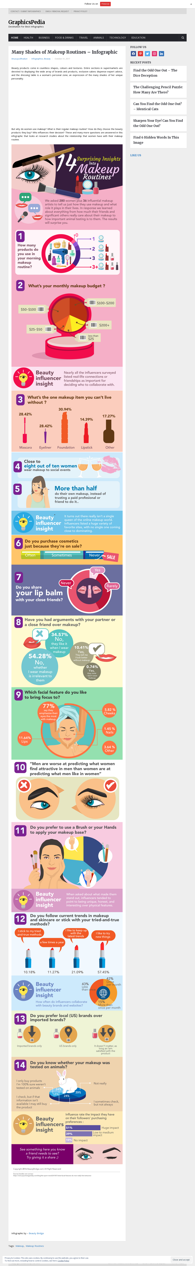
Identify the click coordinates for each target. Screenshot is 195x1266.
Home (14, 37)
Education (138, 37)
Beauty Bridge (36, 1233)
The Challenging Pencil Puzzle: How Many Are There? (158, 89)
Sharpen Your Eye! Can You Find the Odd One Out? (158, 123)
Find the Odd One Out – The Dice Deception (155, 72)
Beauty (47, 58)
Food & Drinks (64, 37)
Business (44, 37)
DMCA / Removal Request (57, 11)
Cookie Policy (63, 1260)
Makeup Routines (35, 1245)
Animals (98, 37)
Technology (117, 37)
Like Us (135, 155)
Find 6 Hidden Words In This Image (156, 140)
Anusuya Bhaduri (19, 58)
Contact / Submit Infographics (26, 11)
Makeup (20, 1245)
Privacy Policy (80, 11)
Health (28, 37)
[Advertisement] (67, 104)
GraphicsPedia (26, 22)
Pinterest (105, 4)
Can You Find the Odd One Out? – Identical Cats (157, 106)
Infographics (37, 58)
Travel (83, 37)
